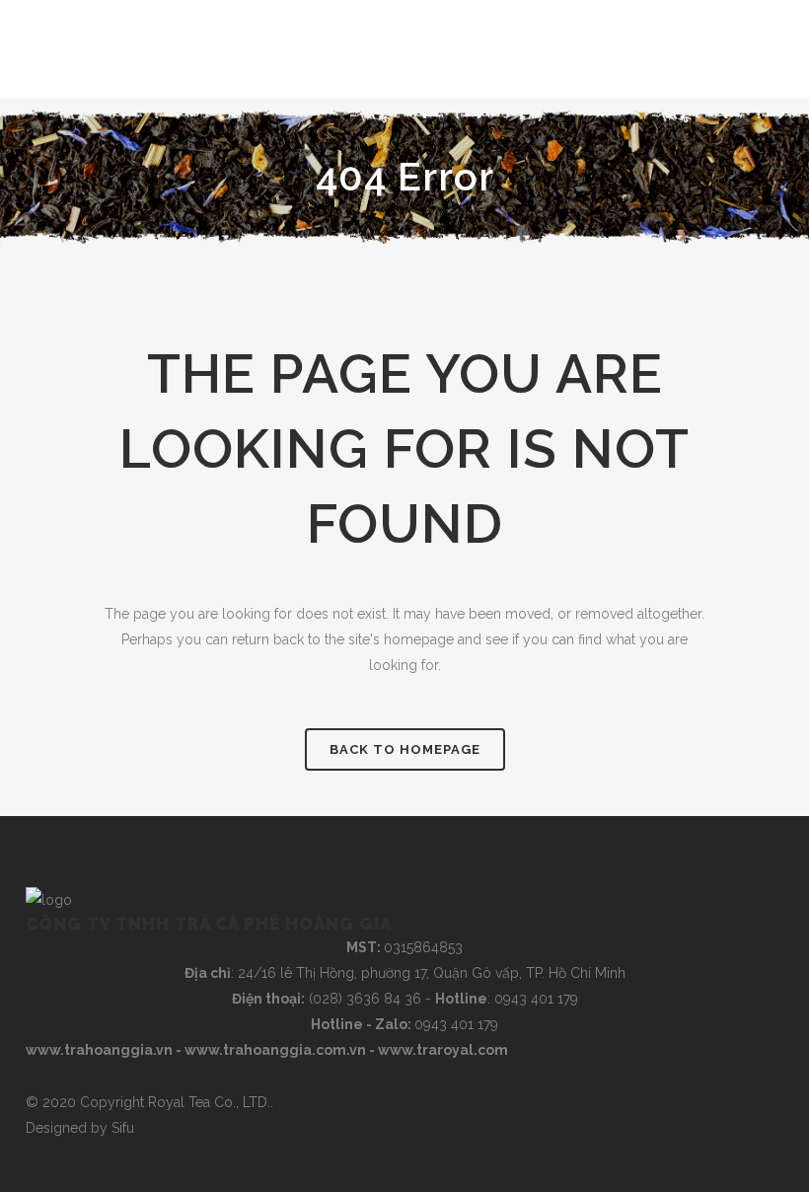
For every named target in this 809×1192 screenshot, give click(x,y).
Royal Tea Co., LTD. (209, 1102)
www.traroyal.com (443, 1050)
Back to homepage (405, 749)
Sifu (122, 1128)
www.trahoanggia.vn (99, 1050)
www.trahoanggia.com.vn (275, 1050)
